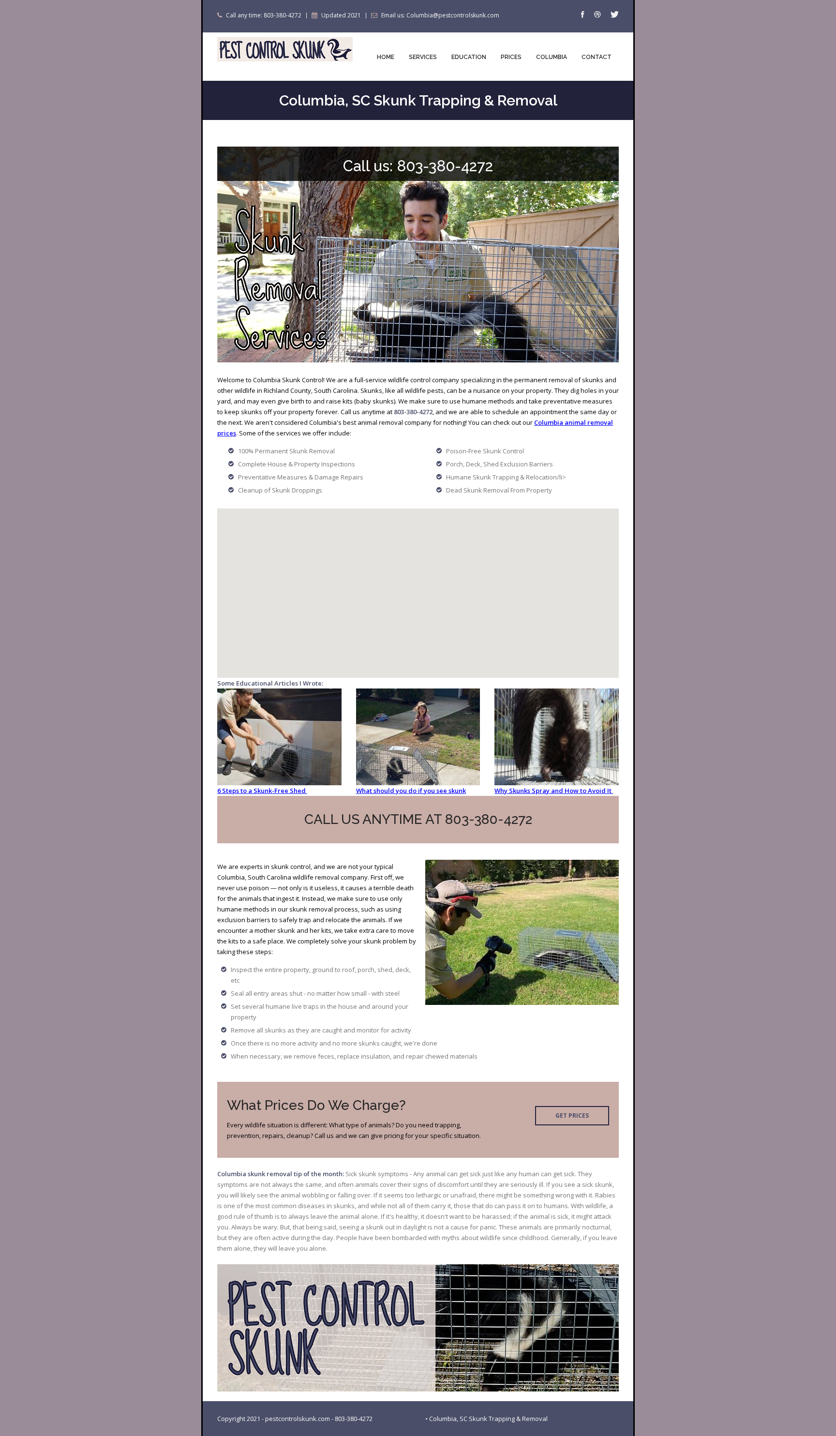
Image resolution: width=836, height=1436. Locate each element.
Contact (597, 57)
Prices (511, 57)
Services (423, 57)
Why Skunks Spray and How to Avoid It (553, 790)
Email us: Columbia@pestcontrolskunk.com (440, 15)
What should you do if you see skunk (411, 790)
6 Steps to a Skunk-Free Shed (262, 790)
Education (468, 57)
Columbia (551, 57)
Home (385, 57)
